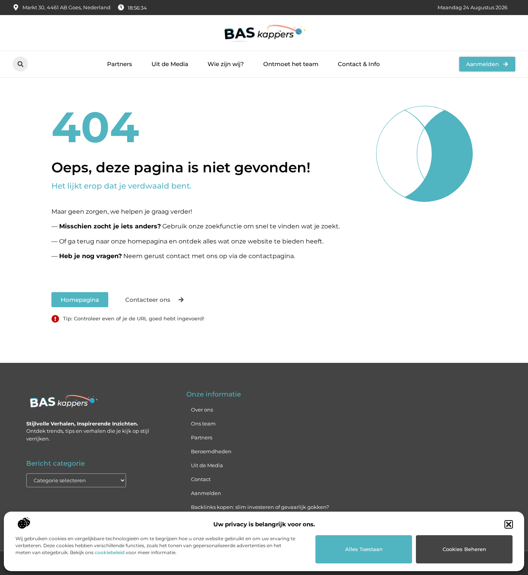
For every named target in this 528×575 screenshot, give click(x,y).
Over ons (202, 410)
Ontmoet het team (291, 64)
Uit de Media (170, 64)
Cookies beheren (464, 549)
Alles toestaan (364, 549)
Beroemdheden (211, 451)
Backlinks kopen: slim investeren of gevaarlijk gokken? (260, 507)
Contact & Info (359, 64)
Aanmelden (206, 493)
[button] (509, 524)
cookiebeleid (109, 552)
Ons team (203, 423)
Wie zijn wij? (226, 64)
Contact (201, 479)
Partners (119, 64)
